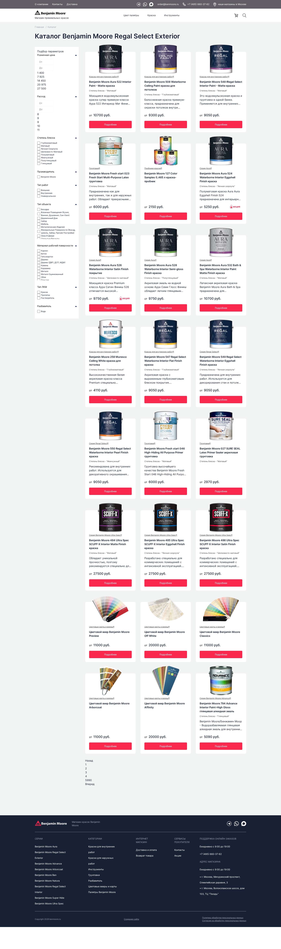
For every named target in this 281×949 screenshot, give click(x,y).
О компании (41, 4)
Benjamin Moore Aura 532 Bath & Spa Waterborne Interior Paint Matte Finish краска (220, 269)
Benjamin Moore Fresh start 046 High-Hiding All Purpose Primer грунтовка (164, 452)
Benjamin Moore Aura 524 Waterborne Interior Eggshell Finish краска (217, 177)
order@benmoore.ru (168, 4)
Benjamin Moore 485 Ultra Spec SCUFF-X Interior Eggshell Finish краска (164, 544)
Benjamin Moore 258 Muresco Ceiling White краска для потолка (108, 360)
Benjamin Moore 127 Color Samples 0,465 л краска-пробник (160, 177)
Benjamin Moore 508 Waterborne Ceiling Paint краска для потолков (165, 85)
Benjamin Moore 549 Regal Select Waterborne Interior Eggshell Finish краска (220, 360)
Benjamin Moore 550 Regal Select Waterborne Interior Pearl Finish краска (110, 452)
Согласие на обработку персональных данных (224, 920)
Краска (151, 15)
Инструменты (172, 15)
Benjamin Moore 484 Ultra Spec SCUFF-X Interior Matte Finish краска (109, 544)
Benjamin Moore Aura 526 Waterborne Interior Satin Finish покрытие (108, 269)
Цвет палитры (131, 15)
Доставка (72, 4)
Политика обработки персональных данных (222, 917)
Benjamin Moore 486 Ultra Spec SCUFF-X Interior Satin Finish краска (219, 544)
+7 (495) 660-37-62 (198, 4)
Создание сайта (131, 919)
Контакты (57, 4)
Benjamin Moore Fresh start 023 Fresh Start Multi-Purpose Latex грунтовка (109, 177)
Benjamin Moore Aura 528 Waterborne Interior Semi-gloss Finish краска (163, 269)
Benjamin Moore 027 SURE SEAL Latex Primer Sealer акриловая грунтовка (220, 452)
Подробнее (110, 124)
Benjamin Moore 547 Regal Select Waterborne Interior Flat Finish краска (165, 360)
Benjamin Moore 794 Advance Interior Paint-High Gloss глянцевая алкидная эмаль (218, 707)
